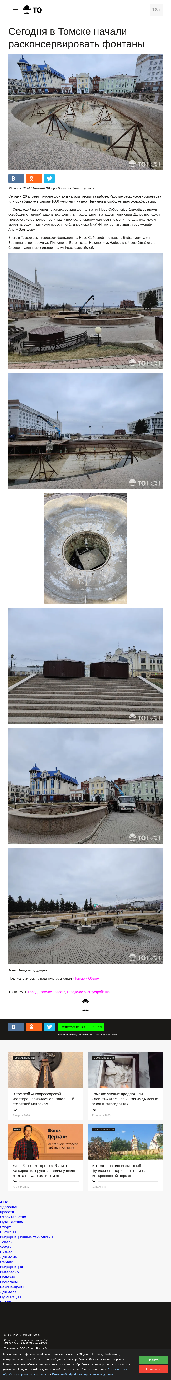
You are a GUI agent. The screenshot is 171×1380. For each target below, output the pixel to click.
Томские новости (52, 992)
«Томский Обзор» (86, 978)
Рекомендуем (12, 1287)
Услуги (6, 1247)
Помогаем (9, 1282)
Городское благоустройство (88, 992)
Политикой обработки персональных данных (82, 1374)
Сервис (6, 1262)
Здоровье (8, 1207)
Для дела (8, 1292)
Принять (153, 1359)
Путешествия (11, 1222)
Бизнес (6, 1252)
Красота (7, 1212)
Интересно (9, 1272)
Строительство (13, 1217)
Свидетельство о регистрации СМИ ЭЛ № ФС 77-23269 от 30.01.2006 (27, 1341)
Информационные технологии (26, 1237)
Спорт (5, 1227)
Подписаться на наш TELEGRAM (80, 1026)
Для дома (8, 1257)
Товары (6, 1242)
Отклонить (153, 1369)
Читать (6, 1302)
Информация (11, 1267)
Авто (4, 1202)
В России (8, 1232)
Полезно (7, 1277)
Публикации (10, 1297)
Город (32, 992)
